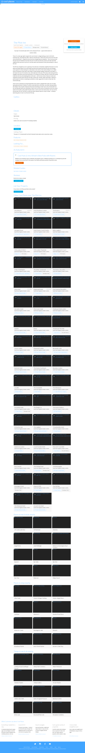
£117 (35, 317)
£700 (15, 199)
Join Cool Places (18, 191)
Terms (47, 747)
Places (19, 1)
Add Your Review (18, 181)
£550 (15, 337)
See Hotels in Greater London (20, 171)
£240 (15, 376)
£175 (35, 297)
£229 (54, 337)
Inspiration (34, 1)
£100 (54, 474)
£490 (35, 415)
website (39, 748)
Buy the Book (19, 163)
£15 (34, 238)
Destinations (27, 1)
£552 (35, 435)
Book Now (73, 41)
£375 (54, 297)
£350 (15, 356)
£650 (35, 337)
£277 (15, 415)
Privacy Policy (41, 747)
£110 (54, 435)
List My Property (74, 1)
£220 (54, 356)
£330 (35, 277)
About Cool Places (27, 747)
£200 (54, 258)
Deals (41, 1)
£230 (54, 396)
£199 (15, 297)
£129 (15, 218)
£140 (35, 455)
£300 (54, 199)
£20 (15, 238)
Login (55, 747)
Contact (51, 747)
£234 (15, 474)
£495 (15, 277)
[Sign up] (79, 1)
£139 (35, 376)
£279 (35, 356)
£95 (15, 455)
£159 (35, 218)
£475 (15, 494)
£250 (15, 396)
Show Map (17, 129)
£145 (35, 494)
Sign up (59, 747)
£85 (15, 258)
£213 (54, 455)
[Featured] (31, 199)
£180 (35, 199)
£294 (35, 258)
